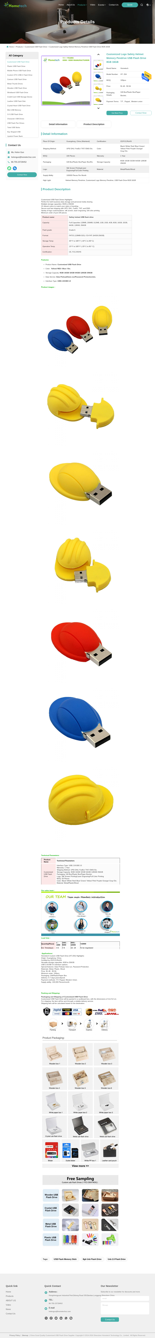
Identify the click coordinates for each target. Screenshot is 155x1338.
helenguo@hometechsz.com (23, 157)
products (81, 5)
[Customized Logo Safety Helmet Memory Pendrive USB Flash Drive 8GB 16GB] (66, 80)
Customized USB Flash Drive (36, 47)
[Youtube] (56, 1319)
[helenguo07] (71, 1319)
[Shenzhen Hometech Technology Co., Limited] (15, 5)
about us (71, 5)
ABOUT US (11, 1300)
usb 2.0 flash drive (117, 1259)
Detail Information (58, 124)
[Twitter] (46, 1319)
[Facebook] (51, 1319)
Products (19, 47)
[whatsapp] (9, 168)
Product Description (94, 124)
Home (61, 5)
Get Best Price (117, 113)
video (92, 5)
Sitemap (25, 1335)
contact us (113, 5)
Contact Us (10, 1314)
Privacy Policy (14, 1335)
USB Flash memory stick (65, 1259)
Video (8, 1305)
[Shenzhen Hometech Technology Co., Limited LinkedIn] (61, 1319)
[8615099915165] (66, 1319)
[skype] (15, 168)
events (101, 5)
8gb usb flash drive (92, 1259)
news (8, 1309)
